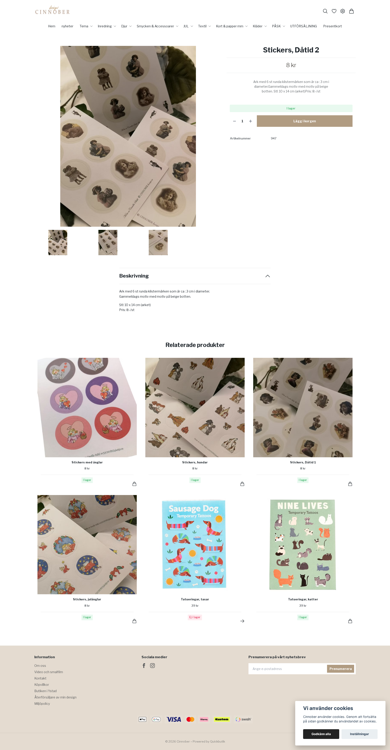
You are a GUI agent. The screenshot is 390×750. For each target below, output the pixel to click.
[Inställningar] (342, 11)
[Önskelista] (334, 11)
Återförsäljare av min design (55, 697)
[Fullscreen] (128, 136)
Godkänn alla (321, 734)
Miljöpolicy (42, 703)
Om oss (40, 665)
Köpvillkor (41, 684)
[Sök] (325, 11)
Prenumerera (341, 669)
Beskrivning (134, 276)
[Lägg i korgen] (134, 483)
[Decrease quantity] (234, 121)
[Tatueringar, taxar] (242, 621)
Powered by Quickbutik (209, 741)
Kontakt (40, 678)
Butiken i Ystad (45, 691)
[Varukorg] (351, 11)
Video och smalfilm (48, 672)
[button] (215, 138)
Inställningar (359, 734)
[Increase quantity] (250, 121)
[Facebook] (144, 665)
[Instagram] (152, 665)
